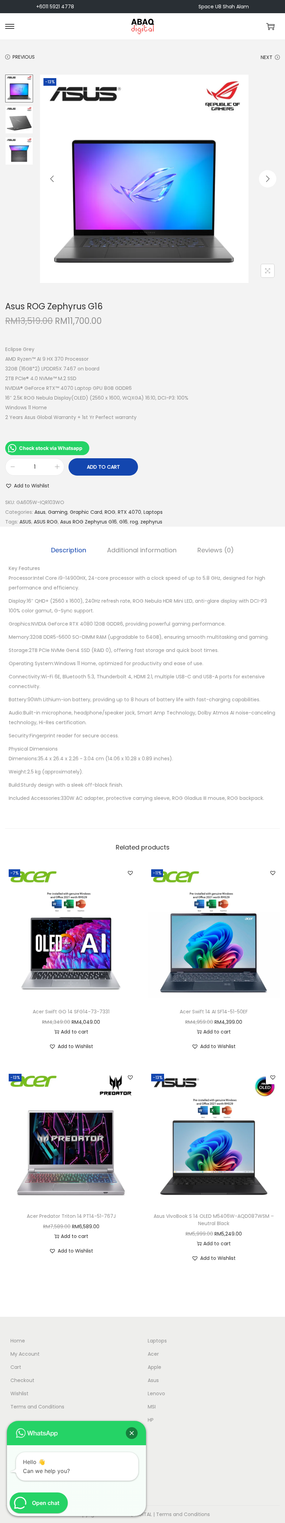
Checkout (22, 1380)
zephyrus (151, 521)
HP (151, 1419)
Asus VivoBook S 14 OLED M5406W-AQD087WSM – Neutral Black (214, 1220)
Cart (15, 1367)
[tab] (68, 550)
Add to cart (103, 466)
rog (134, 521)
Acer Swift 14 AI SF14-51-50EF (214, 1011)
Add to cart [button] (74, 1031)
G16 (123, 521)
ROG (110, 512)
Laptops (153, 512)
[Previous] (52, 178)
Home (17, 1340)
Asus (40, 512)
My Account (25, 1353)
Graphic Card (86, 512)
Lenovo (156, 1393)
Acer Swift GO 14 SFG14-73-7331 (71, 1011)
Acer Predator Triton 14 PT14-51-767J (71, 1216)
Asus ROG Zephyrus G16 (88, 521)
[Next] (267, 178)
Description (68, 550)
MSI (152, 1406)
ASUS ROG (46, 521)
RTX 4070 (129, 512)
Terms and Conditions (37, 1406)
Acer (153, 1353)
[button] (27, 486)
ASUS (25, 521)
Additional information (142, 550)
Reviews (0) (215, 550)
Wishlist (19, 1393)
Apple (154, 1367)
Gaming (57, 512)
